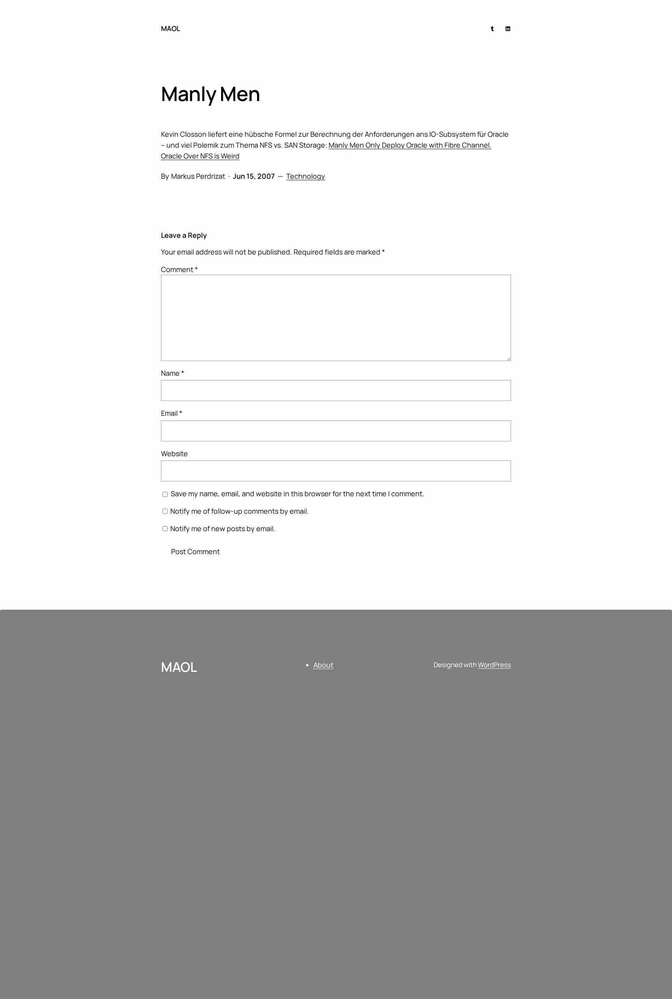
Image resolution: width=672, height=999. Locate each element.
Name (172, 373)
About (323, 664)
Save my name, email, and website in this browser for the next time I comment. (297, 493)
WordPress (494, 664)
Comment (179, 269)
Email (171, 413)
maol (170, 28)
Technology (305, 176)
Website (174, 453)
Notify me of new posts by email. (222, 528)
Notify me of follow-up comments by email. (239, 511)
